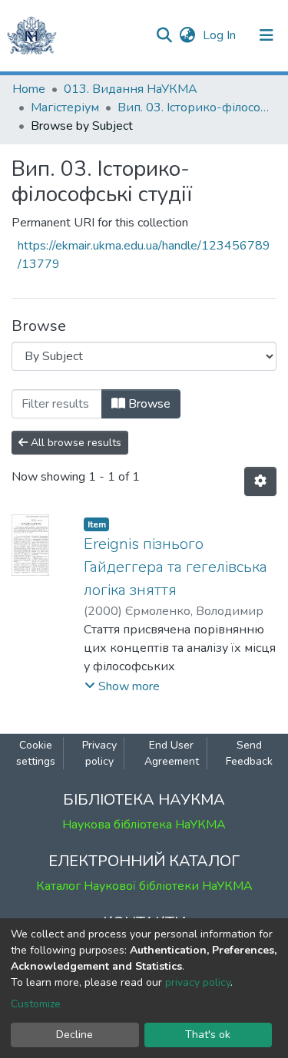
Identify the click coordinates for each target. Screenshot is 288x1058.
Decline (74, 1034)
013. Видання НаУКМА (130, 89)
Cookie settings (35, 753)
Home (28, 89)
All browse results (74, 442)
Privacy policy (99, 753)
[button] (187, 35)
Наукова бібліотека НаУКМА (144, 824)
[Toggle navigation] (266, 35)
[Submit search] (164, 35)
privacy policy (197, 982)
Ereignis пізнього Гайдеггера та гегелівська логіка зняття (175, 567)
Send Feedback (249, 753)
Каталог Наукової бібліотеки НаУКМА (144, 886)
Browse (147, 403)
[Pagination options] (260, 481)
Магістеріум (65, 107)
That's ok (207, 1034)
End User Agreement (171, 753)
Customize (36, 1004)
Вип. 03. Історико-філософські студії (194, 107)
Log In (221, 35)
